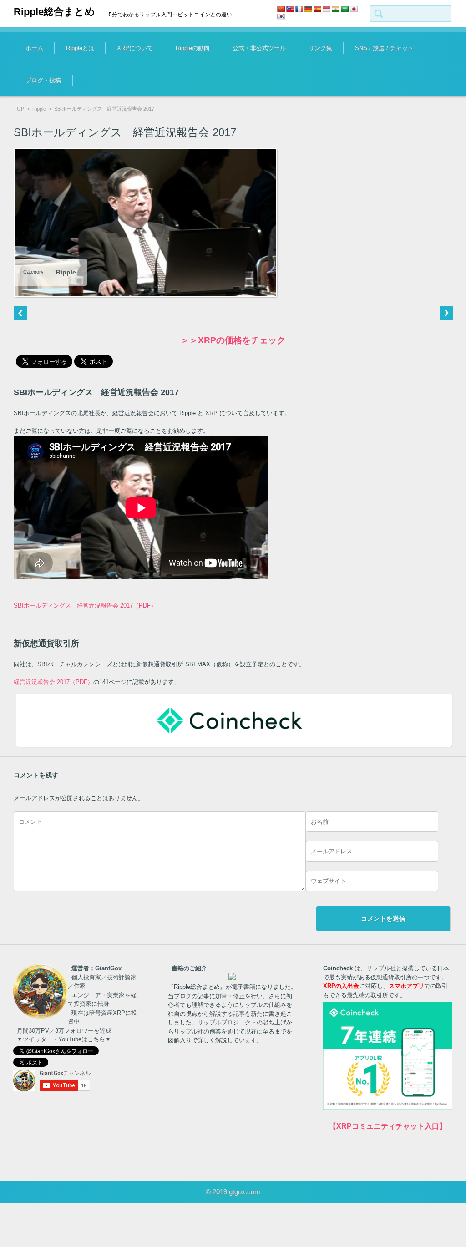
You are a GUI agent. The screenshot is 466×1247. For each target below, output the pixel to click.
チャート (237, 75)
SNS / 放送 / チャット (384, 48)
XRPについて (135, 48)
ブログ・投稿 (43, 80)
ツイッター (362, 75)
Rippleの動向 (193, 48)
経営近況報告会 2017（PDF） (53, 682)
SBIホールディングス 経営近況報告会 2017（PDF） (85, 605)
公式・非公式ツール (259, 48)
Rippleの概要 (76, 75)
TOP (19, 109)
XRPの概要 (125, 75)
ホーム (34, 48)
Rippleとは (80, 48)
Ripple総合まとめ (54, 11)
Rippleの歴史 (185, 75)
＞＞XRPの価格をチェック (233, 340)
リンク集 (320, 48)
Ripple (39, 109)
